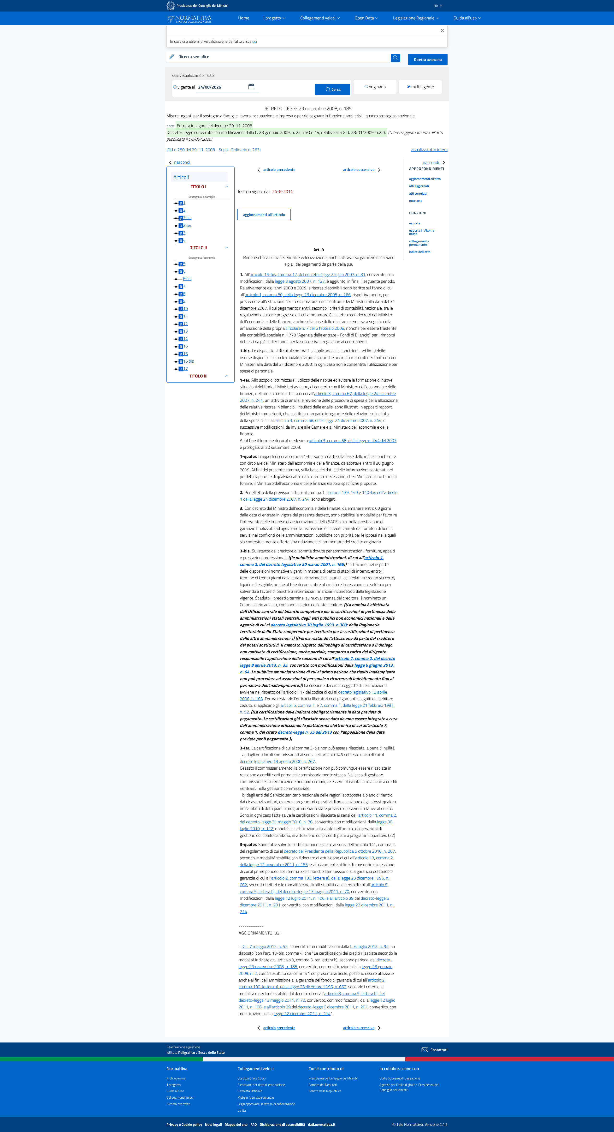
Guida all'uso (175, 1090)
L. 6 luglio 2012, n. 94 (369, 946)
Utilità (241, 1110)
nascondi (182, 162)
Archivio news (176, 1078)
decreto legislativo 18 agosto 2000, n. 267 (277, 761)
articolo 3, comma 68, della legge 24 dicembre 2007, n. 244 (328, 420)
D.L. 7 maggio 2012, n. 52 (265, 946)
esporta (414, 223)
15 (185, 346)
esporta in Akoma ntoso (421, 232)
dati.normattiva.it (321, 1124)
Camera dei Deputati (322, 1084)
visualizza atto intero (429, 149)
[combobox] (284, 56)
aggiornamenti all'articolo (264, 214)
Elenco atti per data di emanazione (261, 1084)
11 (185, 316)
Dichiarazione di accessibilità (283, 1124)
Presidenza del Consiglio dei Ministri (333, 1078)
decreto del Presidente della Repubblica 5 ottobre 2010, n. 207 (339, 851)
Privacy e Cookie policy (184, 1124)
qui (254, 41)
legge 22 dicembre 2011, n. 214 (302, 1013)
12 (185, 323)
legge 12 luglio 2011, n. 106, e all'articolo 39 (314, 898)
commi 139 (338, 492)
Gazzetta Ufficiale (249, 1090)
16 (185, 353)
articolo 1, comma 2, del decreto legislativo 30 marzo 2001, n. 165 (312, 561)
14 (185, 338)
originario (377, 87)
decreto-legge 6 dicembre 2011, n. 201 (333, 1007)
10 (185, 308)
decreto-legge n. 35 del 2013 (305, 732)
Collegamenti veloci (179, 1097)
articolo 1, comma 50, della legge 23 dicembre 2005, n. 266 (298, 294)
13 (185, 331)
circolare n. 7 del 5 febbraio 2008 (315, 328)
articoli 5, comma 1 (298, 705)
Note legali (214, 1124)
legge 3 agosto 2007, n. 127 (300, 281)
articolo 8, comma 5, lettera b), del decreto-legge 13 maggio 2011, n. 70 (314, 888)
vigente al (186, 87)
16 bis (188, 361)
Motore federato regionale (255, 1097)
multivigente (422, 87)
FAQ (254, 1124)
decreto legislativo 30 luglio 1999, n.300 (309, 625)
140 (354, 492)
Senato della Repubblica (324, 1090)
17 (185, 368)
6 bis (187, 278)
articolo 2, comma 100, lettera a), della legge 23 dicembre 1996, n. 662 (312, 983)
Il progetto (173, 1084)
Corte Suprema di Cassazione (399, 1078)
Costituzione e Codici (251, 1078)
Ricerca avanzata (428, 59)
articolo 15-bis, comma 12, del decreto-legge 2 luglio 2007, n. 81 (307, 274)
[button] (251, 86)
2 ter (187, 225)
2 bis (187, 217)
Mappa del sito (236, 1124)
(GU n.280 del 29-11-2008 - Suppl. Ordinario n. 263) (213, 149)
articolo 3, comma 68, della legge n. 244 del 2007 (352, 440)
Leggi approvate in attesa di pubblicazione (266, 1103)
